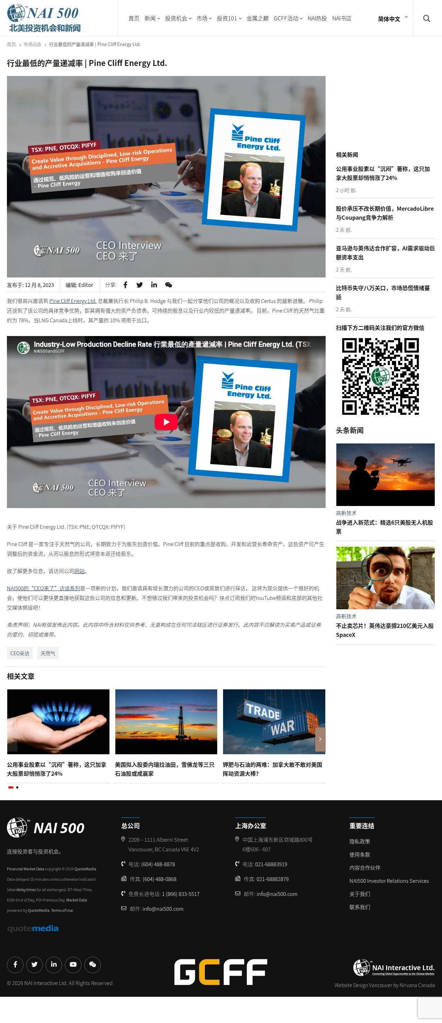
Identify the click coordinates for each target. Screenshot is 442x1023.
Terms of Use (62, 910)
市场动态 (32, 44)
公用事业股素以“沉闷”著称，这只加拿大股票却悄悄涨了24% (56, 768)
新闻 (150, 18)
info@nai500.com (163, 908)
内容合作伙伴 (365, 867)
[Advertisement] (387, 103)
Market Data (76, 899)
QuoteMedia (85, 868)
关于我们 (359, 893)
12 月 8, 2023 (39, 284)
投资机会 (176, 18)
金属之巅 (258, 18)
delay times (26, 889)
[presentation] (12, 739)
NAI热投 (317, 18)
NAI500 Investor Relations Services (389, 880)
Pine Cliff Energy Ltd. (73, 300)
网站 (79, 570)
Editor (85, 284)
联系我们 (359, 906)
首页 (134, 18)
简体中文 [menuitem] (389, 18)
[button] (11, 787)
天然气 (48, 653)
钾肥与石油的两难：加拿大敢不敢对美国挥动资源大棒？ (272, 768)
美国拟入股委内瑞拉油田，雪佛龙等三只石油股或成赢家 (164, 768)
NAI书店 (342, 18)
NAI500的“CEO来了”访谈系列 (43, 588)
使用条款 (359, 854)
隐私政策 (359, 841)
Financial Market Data (25, 868)
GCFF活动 (286, 18)
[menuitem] (392, 18)
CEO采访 (19, 653)
